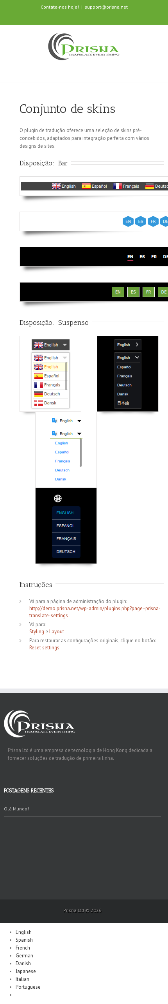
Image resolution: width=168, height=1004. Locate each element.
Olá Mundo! (16, 809)
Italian (22, 979)
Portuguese (28, 987)
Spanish (24, 940)
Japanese (26, 971)
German (24, 955)
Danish (23, 963)
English (24, 932)
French (23, 947)
